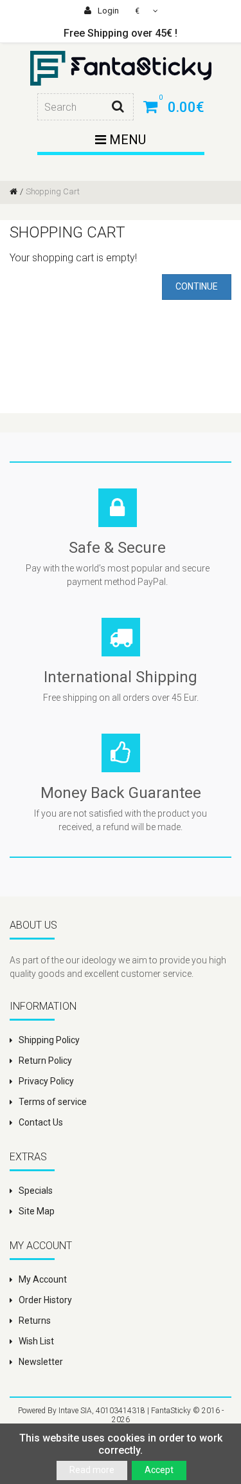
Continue (196, 286)
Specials (36, 1190)
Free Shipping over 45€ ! (120, 33)
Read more (91, 1470)
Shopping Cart (53, 191)
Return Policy (45, 1060)
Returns (35, 1320)
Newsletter (41, 1362)
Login (107, 10)
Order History (45, 1300)
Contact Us (41, 1122)
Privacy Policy (46, 1081)
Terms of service (53, 1102)
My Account (43, 1279)
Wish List (36, 1341)
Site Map (37, 1211)
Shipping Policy (49, 1040)
